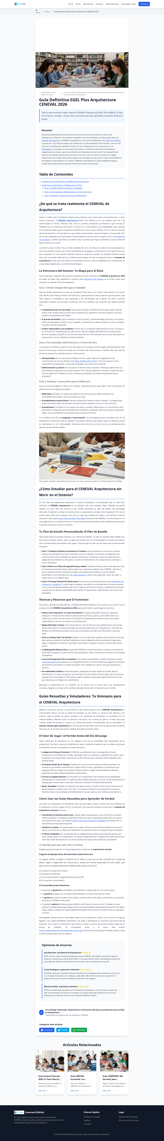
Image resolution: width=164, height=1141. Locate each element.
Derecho (99, 4)
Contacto (144, 4)
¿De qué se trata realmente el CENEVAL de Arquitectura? (65, 181)
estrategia (46, 149)
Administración (112, 4)
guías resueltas (79, 575)
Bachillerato (88, 4)
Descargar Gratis (128, 4)
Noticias (87, 1120)
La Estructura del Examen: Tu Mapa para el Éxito (62, 185)
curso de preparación (51, 662)
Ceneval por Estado (92, 1117)
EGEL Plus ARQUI (113, 140)
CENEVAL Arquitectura (68, 220)
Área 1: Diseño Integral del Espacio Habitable (63, 188)
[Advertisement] (82, 35)
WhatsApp (80, 1030)
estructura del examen (94, 279)
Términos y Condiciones (129, 1120)
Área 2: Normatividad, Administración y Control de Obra (68, 192)
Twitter (64, 1030)
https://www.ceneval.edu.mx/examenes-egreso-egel (61, 930)
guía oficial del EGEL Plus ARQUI (72, 518)
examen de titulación (50, 140)
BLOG (78, 4)
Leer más (42, 1090)
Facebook (48, 1030)
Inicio (71, 4)
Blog (47, 11)
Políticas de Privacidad (128, 1117)
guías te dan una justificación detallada (88, 820)
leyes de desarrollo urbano (86, 361)
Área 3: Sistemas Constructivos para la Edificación (65, 195)
